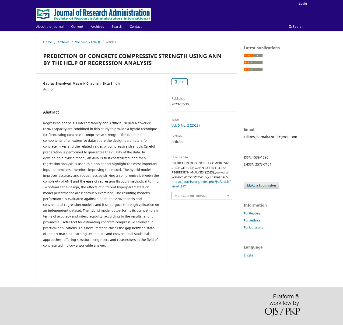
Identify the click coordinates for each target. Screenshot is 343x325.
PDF (181, 82)
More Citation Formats (190, 196)
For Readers (252, 213)
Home (47, 42)
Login (303, 3)
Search (117, 26)
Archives (97, 26)
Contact (136, 26)
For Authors (252, 220)
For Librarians (253, 227)
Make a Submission (261, 185)
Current (77, 26)
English (250, 255)
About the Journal (50, 26)
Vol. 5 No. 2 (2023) (87, 42)
